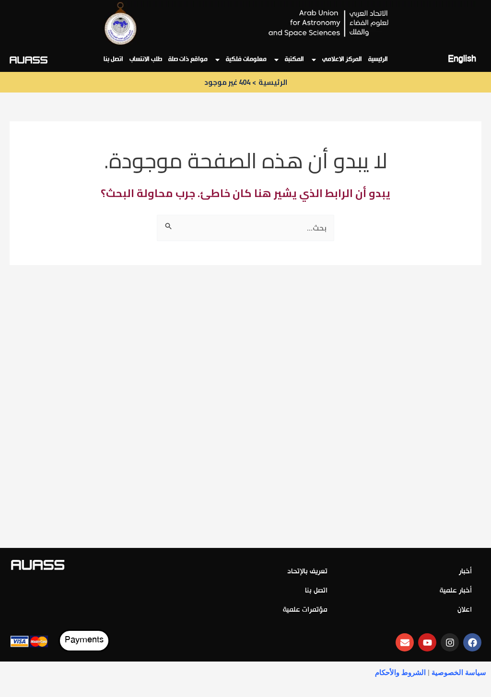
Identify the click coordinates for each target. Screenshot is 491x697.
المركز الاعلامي (342, 59)
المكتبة (294, 59)
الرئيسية (378, 59)
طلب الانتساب (145, 59)
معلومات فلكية (246, 59)
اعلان (464, 610)
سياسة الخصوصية (459, 672)
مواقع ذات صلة (188, 59)
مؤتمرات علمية (305, 610)
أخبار (465, 571)
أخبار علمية (456, 590)
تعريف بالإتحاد (307, 571)
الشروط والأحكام (400, 672)
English (462, 60)
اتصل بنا (113, 59)
